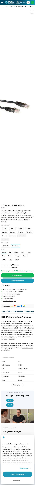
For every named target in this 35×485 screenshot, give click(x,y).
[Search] (28, 2)
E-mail (10, 405)
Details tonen (24, 468)
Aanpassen (16, 480)
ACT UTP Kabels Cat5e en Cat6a (26, 7)
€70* (18, 294)
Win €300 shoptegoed (9, 301)
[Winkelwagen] (32, 2)
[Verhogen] (7, 266)
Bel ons (10, 400)
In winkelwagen (17, 275)
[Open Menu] (2, 2)
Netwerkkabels (10, 7)
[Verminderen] (2, 266)
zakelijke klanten (22, 289)
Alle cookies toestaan (17, 474)
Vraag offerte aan (17, 281)
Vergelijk (6, 285)
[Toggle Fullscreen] (32, 12)
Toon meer (16, 385)
